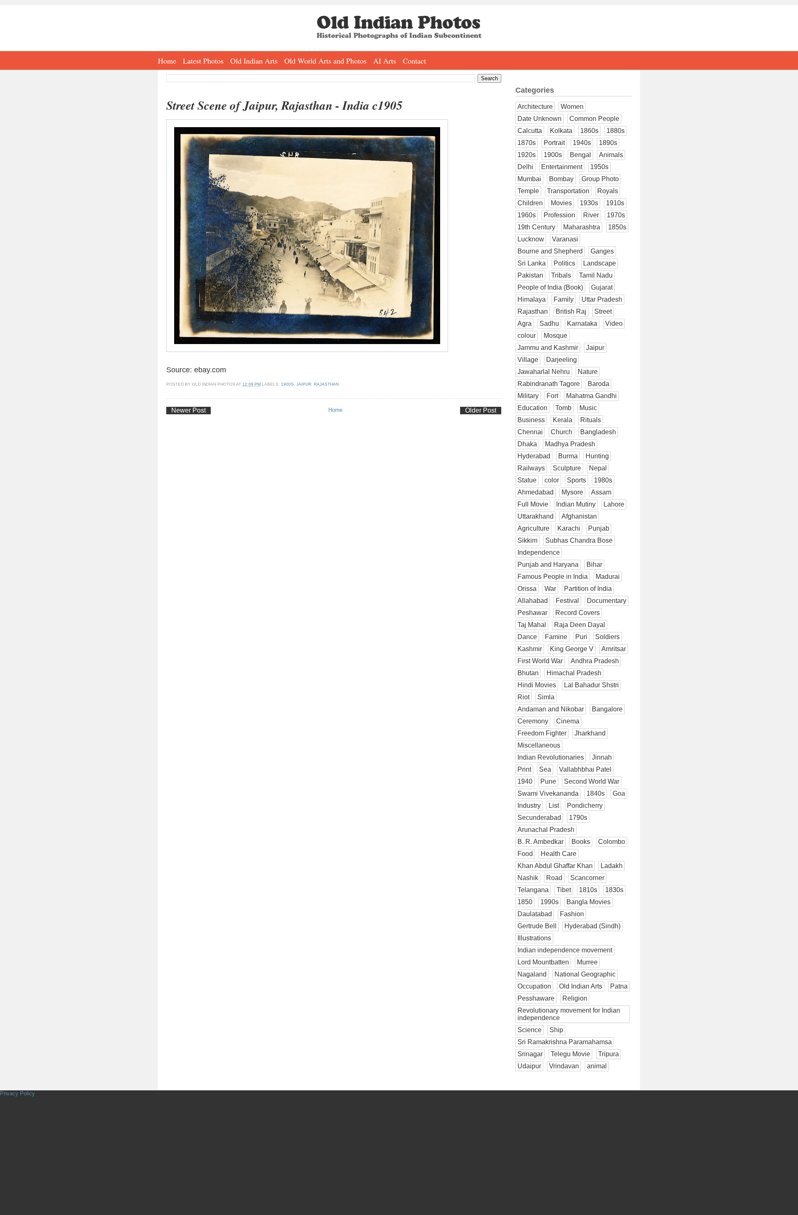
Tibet (564, 889)
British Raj (571, 311)
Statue (527, 480)
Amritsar (613, 648)
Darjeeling (561, 359)
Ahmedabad (535, 492)
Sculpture (567, 468)
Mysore (572, 492)
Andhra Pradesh (595, 660)
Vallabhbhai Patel (585, 769)
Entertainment (561, 166)
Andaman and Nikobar (550, 709)
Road (554, 877)
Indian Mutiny (576, 504)
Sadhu (549, 323)
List (554, 805)
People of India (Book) (550, 287)
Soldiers (607, 636)
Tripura (608, 1054)
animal (597, 1066)
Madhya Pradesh (570, 444)
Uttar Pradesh (601, 299)
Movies (561, 203)
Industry (529, 805)
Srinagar (530, 1054)
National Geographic (585, 974)
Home (167, 61)
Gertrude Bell (537, 926)
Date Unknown (539, 118)
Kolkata (561, 130)
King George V (572, 648)
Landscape (599, 263)
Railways (531, 468)
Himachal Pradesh (574, 672)
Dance (527, 636)
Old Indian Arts (254, 61)
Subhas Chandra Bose (579, 540)
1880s (615, 130)
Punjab (598, 528)
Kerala (562, 419)
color (551, 480)
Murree (587, 962)
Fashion (572, 913)
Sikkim (527, 540)
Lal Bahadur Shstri (591, 685)
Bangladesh (598, 431)
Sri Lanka (531, 263)
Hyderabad (533, 456)
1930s (589, 203)
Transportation (568, 190)
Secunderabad (539, 817)
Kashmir (529, 648)
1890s (608, 142)
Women (572, 106)
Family (564, 299)
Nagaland (532, 974)
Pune (548, 781)
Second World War (591, 781)
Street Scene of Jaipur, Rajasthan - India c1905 (284, 105)
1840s (595, 793)
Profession (559, 215)
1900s (287, 384)
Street (603, 311)
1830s (614, 889)
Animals (611, 154)
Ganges (602, 251)
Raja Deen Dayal (579, 624)
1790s (578, 817)
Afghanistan (579, 516)
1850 (524, 901)
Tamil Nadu (596, 275)
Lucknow (530, 239)
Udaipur (529, 1066)
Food (525, 853)
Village (527, 359)
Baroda (598, 383)
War (550, 588)
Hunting (597, 456)
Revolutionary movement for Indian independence (568, 1014)
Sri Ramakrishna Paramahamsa (564, 1041)
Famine (556, 636)
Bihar (594, 564)
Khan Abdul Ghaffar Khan (555, 865)
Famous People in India (552, 576)
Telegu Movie (570, 1054)
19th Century (536, 227)
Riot (523, 697)
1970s (616, 215)
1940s (582, 142)
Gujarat (602, 287)
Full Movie (532, 504)
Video (614, 323)
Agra (524, 323)
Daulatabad (534, 913)
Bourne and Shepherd (550, 251)
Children (530, 203)
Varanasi (565, 239)
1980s (603, 480)
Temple (528, 190)
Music (588, 407)
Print (524, 769)
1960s (526, 215)
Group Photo (600, 178)
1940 (524, 781)
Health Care (558, 853)
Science (529, 1029)
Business (531, 419)
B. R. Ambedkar (540, 841)
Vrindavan (564, 1066)
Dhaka (527, 444)
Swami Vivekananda (548, 793)
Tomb (563, 407)
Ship (556, 1029)
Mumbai (529, 178)
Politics (564, 263)
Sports (576, 480)
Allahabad (532, 600)
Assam (601, 492)
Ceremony (532, 721)
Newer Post (188, 410)
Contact (414, 61)
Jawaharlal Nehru (543, 371)
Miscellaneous (538, 745)
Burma (568, 456)
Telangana (533, 889)
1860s (589, 130)
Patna (619, 986)
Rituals (590, 419)
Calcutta (529, 130)
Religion (574, 998)
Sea (545, 769)
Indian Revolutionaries (550, 757)
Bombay (561, 178)
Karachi (568, 528)
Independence (538, 552)
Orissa (527, 588)
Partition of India (588, 588)
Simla (545, 697)
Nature (588, 371)
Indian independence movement (564, 950)
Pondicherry (585, 805)
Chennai (530, 431)
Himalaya (531, 299)
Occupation (534, 986)
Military (528, 395)
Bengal (580, 154)
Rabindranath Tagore (548, 383)
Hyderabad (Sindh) (592, 926)
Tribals (561, 275)
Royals (607, 190)
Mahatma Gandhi (591, 395)
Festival (567, 600)
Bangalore (607, 709)
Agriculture (533, 528)
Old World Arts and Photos (325, 61)
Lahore (613, 504)
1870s (526, 142)
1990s (549, 901)
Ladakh (612, 865)
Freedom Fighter (541, 733)
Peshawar (532, 612)
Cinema (567, 721)
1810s (588, 889)
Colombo (611, 841)
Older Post (480, 410)
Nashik (527, 877)
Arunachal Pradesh (545, 829)
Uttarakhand (535, 516)
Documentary (606, 600)
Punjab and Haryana (548, 564)
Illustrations (534, 938)
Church (561, 431)
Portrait (554, 142)
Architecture (535, 106)
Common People (594, 118)
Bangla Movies (588, 901)
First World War (540, 660)
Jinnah (602, 757)
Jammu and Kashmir (547, 347)
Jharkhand (590, 733)
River (591, 215)
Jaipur (303, 384)
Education (532, 407)
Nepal (598, 468)
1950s (599, 166)
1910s (615, 203)
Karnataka (582, 323)
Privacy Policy (17, 1093)
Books (580, 841)
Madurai (608, 576)
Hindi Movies (536, 685)
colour (526, 335)
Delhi (525, 166)
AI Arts (384, 61)
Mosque (555, 335)
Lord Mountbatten (543, 962)
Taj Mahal (531, 624)
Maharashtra (581, 227)
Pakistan (530, 275)
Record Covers (577, 612)
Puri (581, 636)
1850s (617, 227)
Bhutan (528, 672)
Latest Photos (203, 61)
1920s (526, 154)
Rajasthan (326, 384)
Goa (619, 793)
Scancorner (587, 877)
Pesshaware (535, 998)
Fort (552, 395)
